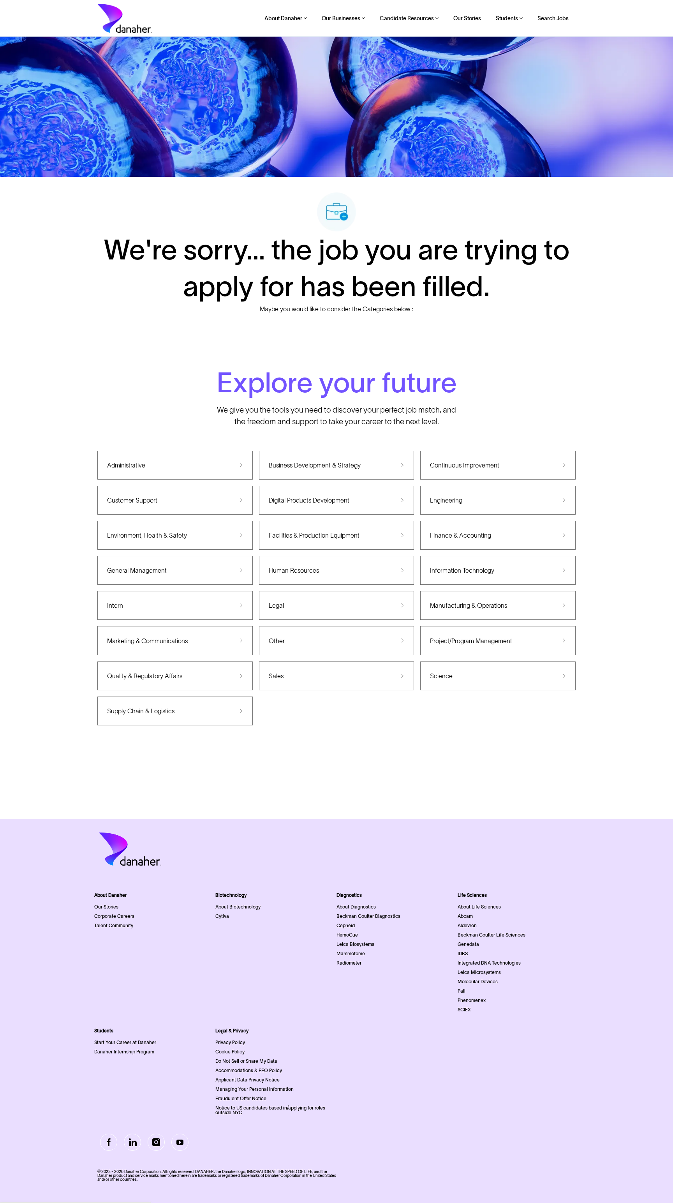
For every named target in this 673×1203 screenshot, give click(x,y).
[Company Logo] (124, 18)
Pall (461, 990)
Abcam (465, 916)
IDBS (463, 953)
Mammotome (350, 953)
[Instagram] (156, 1142)
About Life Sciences (479, 906)
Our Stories (467, 18)
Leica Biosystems (355, 944)
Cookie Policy (230, 1051)
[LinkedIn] (132, 1142)
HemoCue (347, 934)
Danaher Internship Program (124, 1051)
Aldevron (467, 925)
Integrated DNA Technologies (489, 962)
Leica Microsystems (479, 972)
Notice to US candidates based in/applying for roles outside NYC (270, 1110)
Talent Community (113, 925)
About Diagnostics (356, 906)
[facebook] (108, 1142)
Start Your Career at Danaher (125, 1042)
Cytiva (222, 916)
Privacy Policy (230, 1042)
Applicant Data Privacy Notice (247, 1079)
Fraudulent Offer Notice (240, 1098)
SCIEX (464, 1009)
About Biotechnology (238, 906)
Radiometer (348, 962)
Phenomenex (472, 1000)
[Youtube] (180, 1142)
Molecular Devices (478, 981)
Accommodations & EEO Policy (248, 1070)
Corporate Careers (114, 916)
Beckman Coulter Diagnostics (368, 916)
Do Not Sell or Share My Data (246, 1061)
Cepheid (345, 925)
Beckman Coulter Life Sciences (491, 934)
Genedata (468, 944)
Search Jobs (553, 18)
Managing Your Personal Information (254, 1089)
